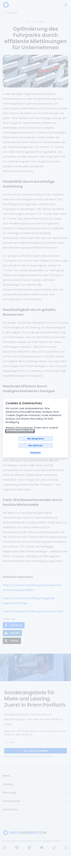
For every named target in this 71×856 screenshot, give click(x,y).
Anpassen (35, 452)
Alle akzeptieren (35, 438)
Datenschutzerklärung (20, 431)
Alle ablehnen (35, 445)
